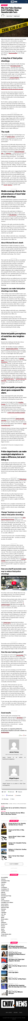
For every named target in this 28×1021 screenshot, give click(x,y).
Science (3, 927)
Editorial (3, 892)
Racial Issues (4, 924)
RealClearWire (5, 732)
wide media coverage (15, 65)
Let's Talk (3, 914)
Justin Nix (8, 153)
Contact (20, 1012)
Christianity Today (5, 880)
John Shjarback (13, 214)
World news (4, 935)
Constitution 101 (5, 889)
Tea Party (3, 932)
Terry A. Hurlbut (9, 1012)
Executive (3, 897)
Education (3, 894)
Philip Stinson (22, 479)
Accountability (4, 877)
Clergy (2, 885)
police (15, 803)
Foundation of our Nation (7, 902)
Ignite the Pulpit (5, 907)
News (2, 920)
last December (19, 655)
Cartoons (3, 879)
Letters (3, 915)
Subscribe (16, 1012)
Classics (3, 884)
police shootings (22, 803)
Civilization (3, 882)
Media (2, 917)
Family (2, 899)
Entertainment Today (6, 895)
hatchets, (10, 184)
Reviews (3, 925)
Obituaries (3, 922)
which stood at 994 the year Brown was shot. (12, 89)
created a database (14, 77)
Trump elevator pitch (6, 934)
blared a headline (13, 53)
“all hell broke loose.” (9, 378)
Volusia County (7, 622)
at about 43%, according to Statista (16, 412)
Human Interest (4, 905)
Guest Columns (4, 904)
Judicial (3, 910)
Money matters (4, 919)
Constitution (4, 887)
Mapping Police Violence (12, 348)
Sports (2, 929)
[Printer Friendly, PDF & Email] (22, 735)
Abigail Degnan (17, 16)
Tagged (3, 930)
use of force (20, 717)
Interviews (3, 909)
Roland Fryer (4, 361)
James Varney (9, 16)
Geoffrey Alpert (11, 136)
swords (5, 184)
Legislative (3, 912)
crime (11, 803)
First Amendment (5, 900)
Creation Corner (5, 890)
